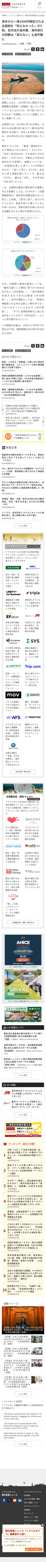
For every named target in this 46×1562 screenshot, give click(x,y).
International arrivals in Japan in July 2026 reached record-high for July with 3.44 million (21, 1435)
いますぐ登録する (34, 1549)
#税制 (29, 43)
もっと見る (23, 525)
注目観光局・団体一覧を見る (23, 922)
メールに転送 (7, 54)
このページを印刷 (24, 54)
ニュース (11, 15)
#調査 (22, 43)
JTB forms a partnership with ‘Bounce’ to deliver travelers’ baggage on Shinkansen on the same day (22, 1416)
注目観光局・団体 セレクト (19, 796)
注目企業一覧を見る (23, 771)
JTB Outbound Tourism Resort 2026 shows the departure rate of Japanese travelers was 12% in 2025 (21, 1426)
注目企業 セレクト (15, 546)
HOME (4, 15)
